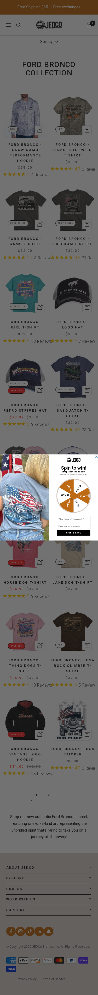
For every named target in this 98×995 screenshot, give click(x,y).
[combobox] (73, 519)
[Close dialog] (96, 456)
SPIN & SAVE (73, 533)
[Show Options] (88, 519)
